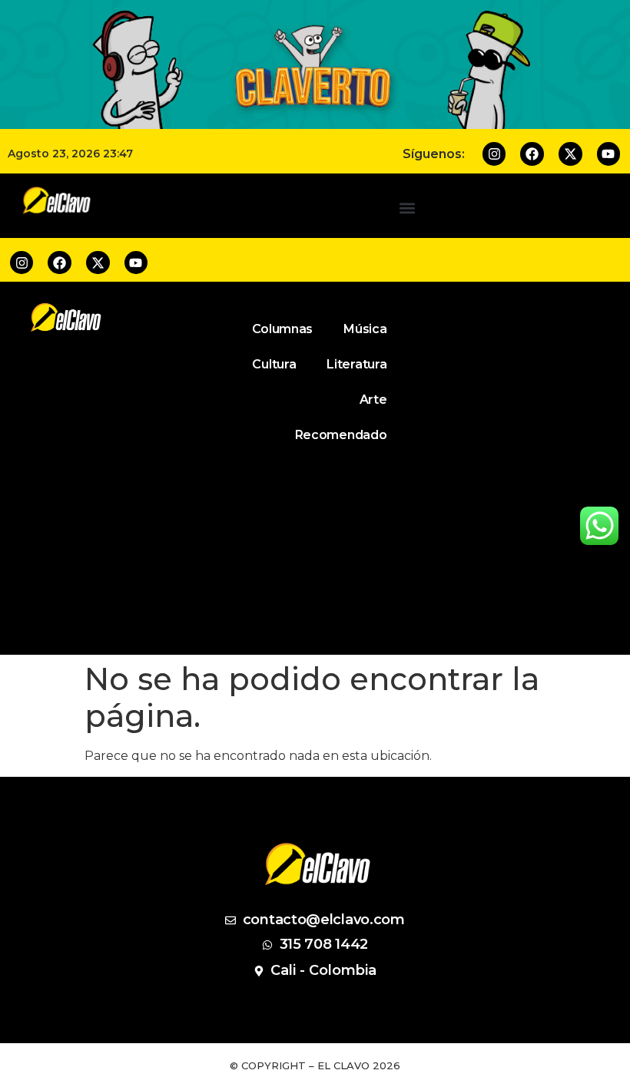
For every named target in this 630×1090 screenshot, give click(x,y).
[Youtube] (609, 154)
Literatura (356, 364)
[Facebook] (532, 154)
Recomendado (341, 435)
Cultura (274, 364)
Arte (373, 399)
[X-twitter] (570, 154)
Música (364, 329)
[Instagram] (494, 154)
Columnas (282, 329)
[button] (407, 208)
